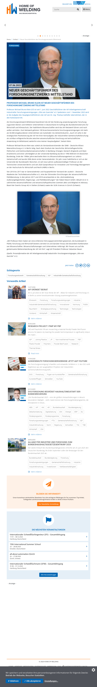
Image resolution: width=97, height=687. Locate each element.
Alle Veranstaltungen (48, 575)
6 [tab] (49, 36)
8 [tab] (54, 36)
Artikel (15, 39)
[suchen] (78, 9)
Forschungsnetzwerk (15, 276)
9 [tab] (57, 36)
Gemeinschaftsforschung (35, 276)
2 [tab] (40, 36)
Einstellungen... (51, 681)
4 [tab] (45, 36)
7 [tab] (52, 36)
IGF (49, 276)
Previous (5, 25)
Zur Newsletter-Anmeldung (48, 504)
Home (9, 39)
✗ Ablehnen (13, 681)
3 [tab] (42, 36)
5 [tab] (47, 36)
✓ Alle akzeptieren (32, 681)
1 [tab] (38, 36)
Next (92, 25)
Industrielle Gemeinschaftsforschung (67, 276)
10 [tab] (59, 36)
